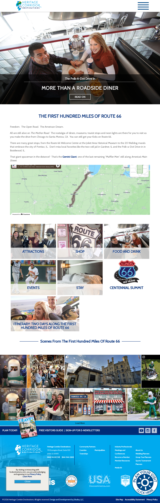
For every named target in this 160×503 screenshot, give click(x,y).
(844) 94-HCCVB (53, 457)
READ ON (80, 96)
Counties (83, 450)
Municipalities (100, 450)
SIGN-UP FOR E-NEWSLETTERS (83, 430)
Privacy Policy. (35, 474)
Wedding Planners (142, 454)
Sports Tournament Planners (143, 462)
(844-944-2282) (68, 457)
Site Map (119, 500)
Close (27, 481)
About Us (139, 450)
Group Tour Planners (143, 457)
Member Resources (122, 461)
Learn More (27, 476)
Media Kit (118, 468)
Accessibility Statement (135, 500)
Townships (84, 454)
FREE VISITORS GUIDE (32, 430)
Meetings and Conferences (120, 452)
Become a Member (122, 457)
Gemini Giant (69, 156)
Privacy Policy (152, 500)
